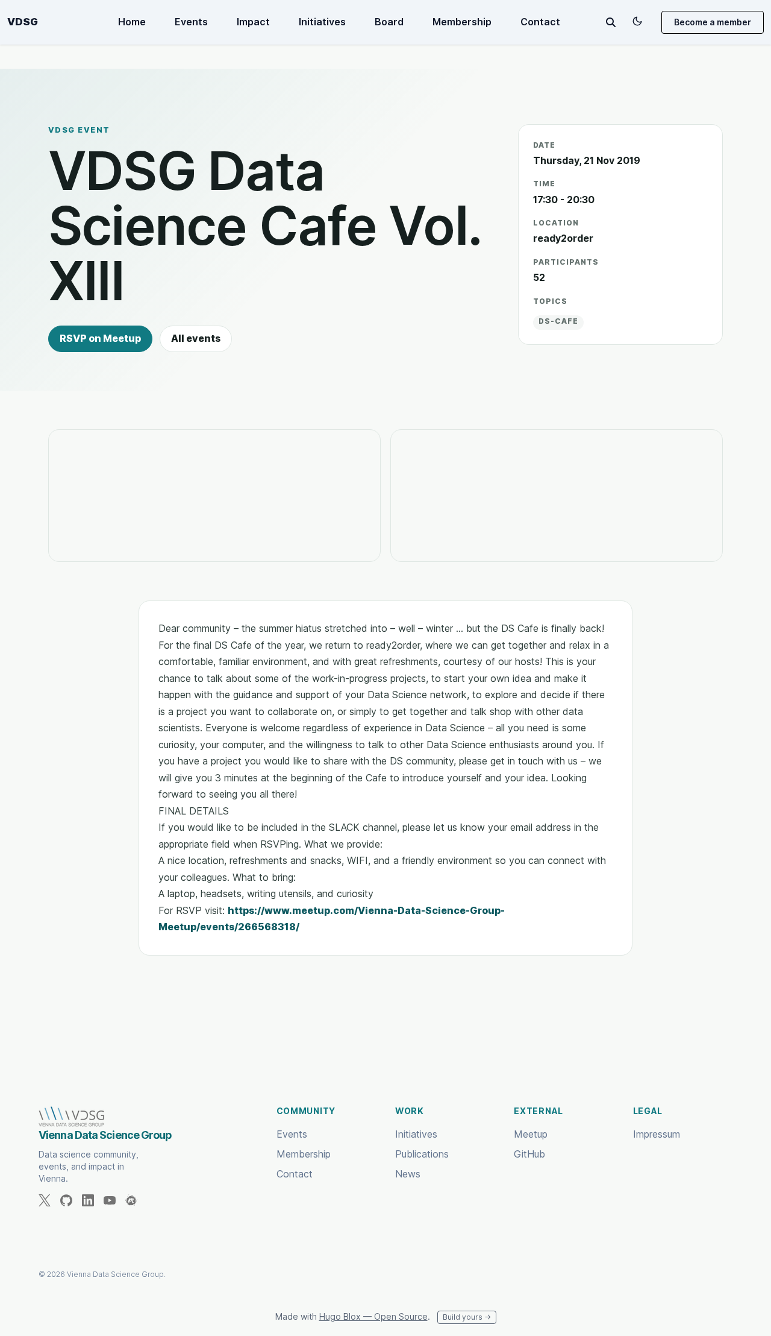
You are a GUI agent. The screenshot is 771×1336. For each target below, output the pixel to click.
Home (132, 22)
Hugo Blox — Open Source (373, 1316)
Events (191, 22)
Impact (253, 22)
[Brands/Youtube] (114, 1200)
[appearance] (637, 21)
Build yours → (467, 1317)
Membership (462, 22)
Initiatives (322, 22)
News (407, 1174)
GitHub (529, 1154)
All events (195, 338)
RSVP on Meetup (100, 338)
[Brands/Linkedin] (93, 1200)
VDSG (22, 22)
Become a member (712, 22)
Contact (540, 22)
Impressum (656, 1134)
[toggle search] (611, 22)
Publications (422, 1154)
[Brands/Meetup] (136, 1200)
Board (389, 22)
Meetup (531, 1134)
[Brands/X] (49, 1200)
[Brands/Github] (71, 1200)
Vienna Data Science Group (105, 1135)
